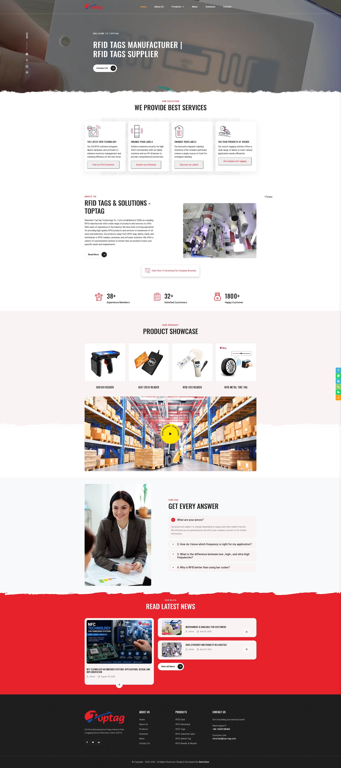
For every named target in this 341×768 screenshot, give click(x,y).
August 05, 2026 (108, 677)
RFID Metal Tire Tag (235, 387)
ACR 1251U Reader (148, 387)
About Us (159, 6)
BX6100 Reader (105, 387)
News (195, 6)
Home (143, 6)
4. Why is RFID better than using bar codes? (203, 567)
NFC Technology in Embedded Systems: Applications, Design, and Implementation (118, 671)
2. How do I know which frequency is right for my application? (214, 544)
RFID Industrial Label (185, 734)
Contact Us (102, 68)
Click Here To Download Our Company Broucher (174, 270)
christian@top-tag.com (224, 738)
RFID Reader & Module (186, 743)
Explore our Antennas (146, 164)
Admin (92, 677)
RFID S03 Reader (192, 387)
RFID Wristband (182, 724)
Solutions (210, 6)
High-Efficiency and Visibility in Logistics (206, 644)
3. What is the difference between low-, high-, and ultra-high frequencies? (213, 556)
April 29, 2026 (206, 632)
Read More (93, 254)
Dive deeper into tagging (234, 161)
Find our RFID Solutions (103, 164)
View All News (168, 666)
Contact (227, 6)
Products (177, 6)
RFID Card (180, 719)
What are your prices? (190, 519)
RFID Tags (180, 729)
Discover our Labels (189, 164)
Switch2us (204, 762)
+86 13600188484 (221, 729)
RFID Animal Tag (183, 738)
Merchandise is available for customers (206, 627)
